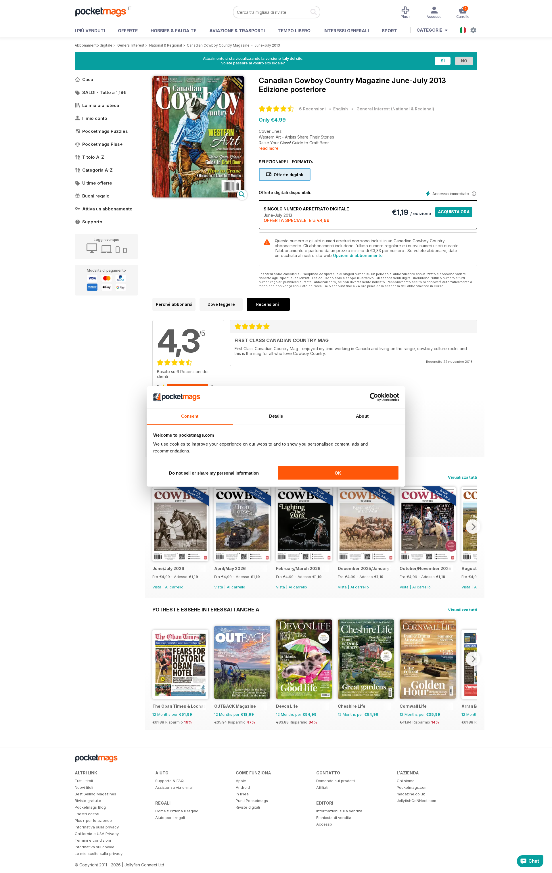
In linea (242, 794)
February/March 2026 (298, 568)
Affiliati (322, 787)
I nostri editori (87, 813)
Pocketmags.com (412, 787)
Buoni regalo (96, 196)
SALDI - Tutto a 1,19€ (104, 92)
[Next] (473, 526)
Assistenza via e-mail (174, 787)
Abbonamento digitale (93, 45)
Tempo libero (294, 30)
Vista (156, 587)
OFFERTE (128, 30)
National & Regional (165, 45)
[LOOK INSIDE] (198, 195)
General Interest (130, 45)
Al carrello (174, 587)
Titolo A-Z (93, 157)
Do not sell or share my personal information (214, 472)
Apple (241, 780)
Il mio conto (94, 118)
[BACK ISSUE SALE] (180, 559)
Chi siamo (406, 780)
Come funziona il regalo (176, 811)
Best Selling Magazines (95, 794)
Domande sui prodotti (335, 780)
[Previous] (157, 526)
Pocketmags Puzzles (105, 131)
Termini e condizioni (93, 840)
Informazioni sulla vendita (339, 811)
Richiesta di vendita (333, 817)
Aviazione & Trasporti (237, 30)
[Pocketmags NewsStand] (103, 11)
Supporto (92, 222)
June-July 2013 (267, 45)
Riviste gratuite (88, 800)
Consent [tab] (189, 416)
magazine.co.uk (411, 794)
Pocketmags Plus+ (102, 144)
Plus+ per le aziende (93, 820)
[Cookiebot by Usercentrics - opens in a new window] (374, 397)
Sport (389, 30)
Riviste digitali (248, 807)
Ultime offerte (97, 183)
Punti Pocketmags (252, 800)
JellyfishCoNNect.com (416, 800)
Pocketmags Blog (90, 807)
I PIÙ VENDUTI (90, 30)
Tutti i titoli (84, 780)
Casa (87, 79)
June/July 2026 (168, 568)
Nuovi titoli (84, 787)
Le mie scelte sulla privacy (98, 853)
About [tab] (362, 416)
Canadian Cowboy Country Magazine (218, 45)
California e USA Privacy (97, 833)
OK (338, 472)
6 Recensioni (312, 108)
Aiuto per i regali (170, 817)
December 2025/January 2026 (364, 568)
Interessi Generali (346, 30)
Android (243, 787)
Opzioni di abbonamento (358, 255)
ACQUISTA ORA (454, 211)
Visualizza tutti (462, 477)
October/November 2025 (425, 568)
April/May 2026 (230, 568)
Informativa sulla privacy (97, 827)
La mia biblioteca (100, 105)
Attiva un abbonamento (107, 209)
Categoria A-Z (97, 170)
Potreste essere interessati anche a (205, 609)
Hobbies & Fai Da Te (173, 30)
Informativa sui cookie (94, 847)
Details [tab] (276, 416)
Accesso (324, 824)
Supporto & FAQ (169, 780)
